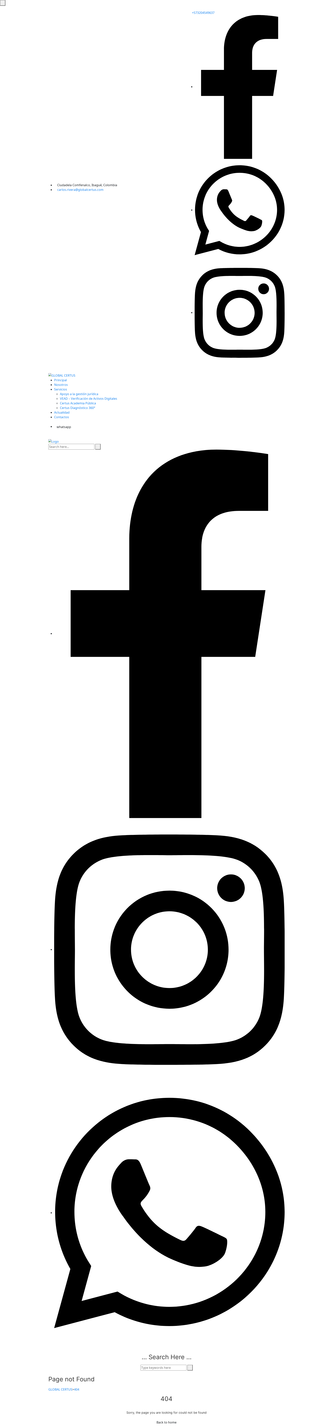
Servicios (60, 389)
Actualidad (62, 412)
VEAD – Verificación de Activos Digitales (88, 398)
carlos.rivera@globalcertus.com (80, 190)
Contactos (61, 417)
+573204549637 (202, 13)
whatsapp (64, 427)
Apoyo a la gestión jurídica (79, 394)
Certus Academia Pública (78, 403)
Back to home (166, 1422)
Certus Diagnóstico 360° (77, 408)
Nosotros (61, 385)
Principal (60, 380)
